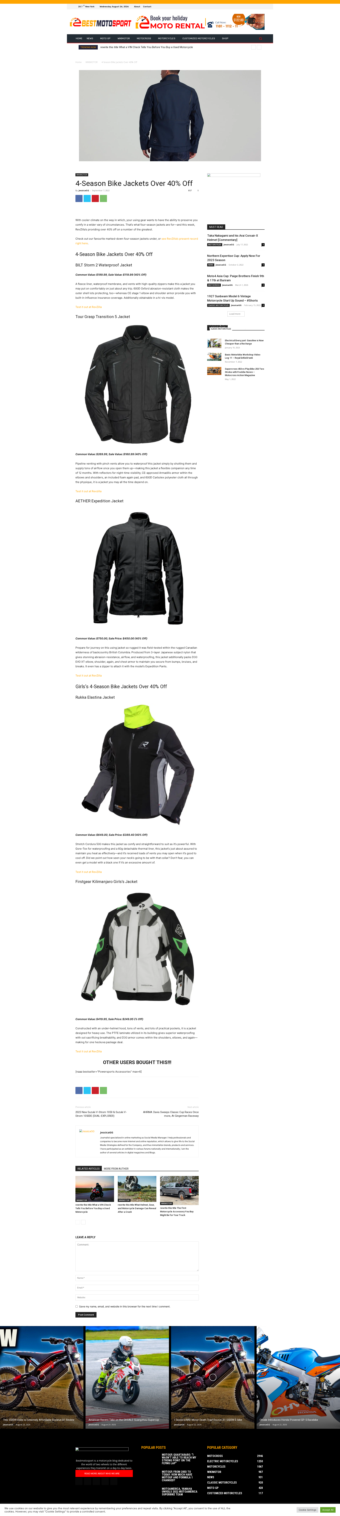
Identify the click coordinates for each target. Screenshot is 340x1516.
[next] (259, 47)
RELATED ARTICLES (89, 1168)
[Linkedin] (87, 1481)
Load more (234, 313)
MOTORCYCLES (214, 244)
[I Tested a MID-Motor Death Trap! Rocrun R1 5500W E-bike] (212, 1377)
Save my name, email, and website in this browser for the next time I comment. (124, 1306)
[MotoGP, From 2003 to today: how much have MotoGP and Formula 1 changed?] (150, 1476)
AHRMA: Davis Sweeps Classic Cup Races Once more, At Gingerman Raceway (171, 1114)
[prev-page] (77, 1222)
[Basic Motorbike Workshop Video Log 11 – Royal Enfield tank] (214, 357)
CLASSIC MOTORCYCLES (218, 305)
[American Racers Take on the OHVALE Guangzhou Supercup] (127, 1377)
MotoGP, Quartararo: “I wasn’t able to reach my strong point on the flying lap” (179, 1459)
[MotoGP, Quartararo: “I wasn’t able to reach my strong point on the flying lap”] (150, 1459)
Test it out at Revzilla (88, 491)
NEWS (210, 265)
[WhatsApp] (103, 198)
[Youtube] (262, 6)
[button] (260, 38)
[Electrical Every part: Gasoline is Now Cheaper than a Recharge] (214, 343)
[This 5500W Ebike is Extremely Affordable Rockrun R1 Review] (41, 1377)
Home (78, 62)
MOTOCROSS (214, 285)
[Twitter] (258, 6)
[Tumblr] (96, 1481)
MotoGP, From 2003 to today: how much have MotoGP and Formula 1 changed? (177, 1476)
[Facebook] (250, 6)
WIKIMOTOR (92, 62)
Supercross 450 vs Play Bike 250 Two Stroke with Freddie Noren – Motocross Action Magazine (244, 372)
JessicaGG (84, 190)
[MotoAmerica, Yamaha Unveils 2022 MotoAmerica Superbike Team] (150, 1493)
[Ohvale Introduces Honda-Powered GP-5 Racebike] (298, 1377)
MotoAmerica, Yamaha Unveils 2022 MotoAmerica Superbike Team (179, 1491)
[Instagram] (254, 6)
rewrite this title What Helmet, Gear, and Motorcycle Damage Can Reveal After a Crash (137, 1208)
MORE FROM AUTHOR (116, 1168)
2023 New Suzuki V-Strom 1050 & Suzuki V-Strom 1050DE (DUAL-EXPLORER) (101, 1114)
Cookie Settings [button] (307, 1509)
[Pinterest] (95, 198)
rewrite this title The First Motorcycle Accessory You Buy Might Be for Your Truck (176, 1211)
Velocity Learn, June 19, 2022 (231, 324)
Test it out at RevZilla (88, 307)
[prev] (253, 47)
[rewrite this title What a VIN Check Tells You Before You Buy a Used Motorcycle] (94, 1189)
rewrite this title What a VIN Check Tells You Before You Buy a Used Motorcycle (146, 47)
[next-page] (83, 1222)
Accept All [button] (327, 1509)
